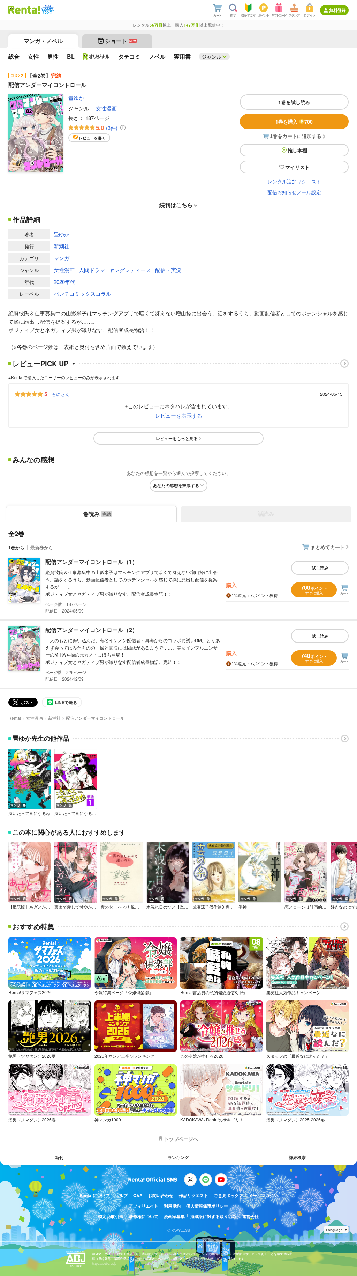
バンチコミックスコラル (82, 293)
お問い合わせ (160, 1195)
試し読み (320, 568)
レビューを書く (92, 137)
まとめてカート (328, 546)
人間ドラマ (92, 269)
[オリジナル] (96, 56)
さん (60, 393)
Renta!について (94, 1195)
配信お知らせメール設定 (294, 192)
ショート (120, 41)
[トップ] (24, 10)
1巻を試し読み (294, 101)
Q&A (138, 1195)
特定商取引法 (110, 1216)
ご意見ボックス (228, 1195)
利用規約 (172, 1206)
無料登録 (337, 10)
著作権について (143, 1216)
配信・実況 (168, 269)
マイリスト (297, 166)
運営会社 (250, 1216)
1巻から (16, 547)
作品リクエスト (193, 1195)
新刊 (59, 1157)
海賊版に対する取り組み (213, 1216)
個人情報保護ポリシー (207, 1206)
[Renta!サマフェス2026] (47, 9)
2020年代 (64, 281)
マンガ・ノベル (43, 41)
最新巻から (41, 547)
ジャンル (211, 56)
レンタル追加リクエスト (294, 181)
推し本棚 (297, 150)
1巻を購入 (294, 121)
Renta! (14, 718)
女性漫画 (106, 108)
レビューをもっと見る (177, 438)
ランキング (178, 1157)
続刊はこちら (176, 205)
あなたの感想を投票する (176, 485)
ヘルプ (121, 1195)
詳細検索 (297, 1157)
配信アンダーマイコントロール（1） (91, 562)
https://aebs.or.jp (104, 1263)
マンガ (61, 258)
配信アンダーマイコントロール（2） (91, 630)
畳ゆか (76, 97)
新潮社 (61, 246)
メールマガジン (263, 1195)
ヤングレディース (130, 269)
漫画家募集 (174, 1216)
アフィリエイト (143, 1206)
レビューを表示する (178, 415)
